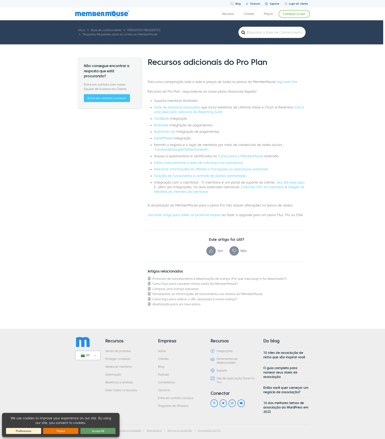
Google (176, 149)
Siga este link (287, 82)
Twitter (189, 149)
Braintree (161, 125)
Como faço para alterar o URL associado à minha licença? (194, 299)
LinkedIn (202, 149)
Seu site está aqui (290, 182)
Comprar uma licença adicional (175, 289)
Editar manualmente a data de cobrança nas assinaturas (198, 163)
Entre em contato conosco (176, 398)
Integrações (224, 351)
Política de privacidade (126, 430)
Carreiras (164, 390)
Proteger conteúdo (117, 359)
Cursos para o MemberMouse (240, 156)
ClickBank (161, 118)
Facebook (162, 149)
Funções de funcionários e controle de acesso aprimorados (200, 176)
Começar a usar (294, 14)
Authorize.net (164, 132)
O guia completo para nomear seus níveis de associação (280, 372)
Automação (113, 374)
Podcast (254, 3)
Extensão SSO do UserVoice (262, 187)
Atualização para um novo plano (176, 304)
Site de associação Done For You (236, 380)
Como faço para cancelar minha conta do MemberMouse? (195, 284)
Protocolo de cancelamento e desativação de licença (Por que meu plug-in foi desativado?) (219, 279)
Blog (238, 3)
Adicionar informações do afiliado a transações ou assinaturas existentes (211, 169)
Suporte (274, 3)
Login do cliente (298, 3)
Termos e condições (179, 430)
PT (87, 355)
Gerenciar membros (118, 367)
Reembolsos (154, 430)
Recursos (228, 14)
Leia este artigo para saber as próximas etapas (184, 215)
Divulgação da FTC (209, 430)
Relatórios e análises (119, 382)
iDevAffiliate (163, 138)
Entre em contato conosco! (106, 98)
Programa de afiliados (173, 406)
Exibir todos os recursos (121, 390)
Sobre (162, 351)
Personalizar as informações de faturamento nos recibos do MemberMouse (207, 294)
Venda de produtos (118, 351)
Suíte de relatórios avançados (177, 107)
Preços (268, 14)
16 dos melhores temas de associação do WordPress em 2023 (285, 407)
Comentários (166, 382)
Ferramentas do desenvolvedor (227, 360)
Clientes (249, 14)
